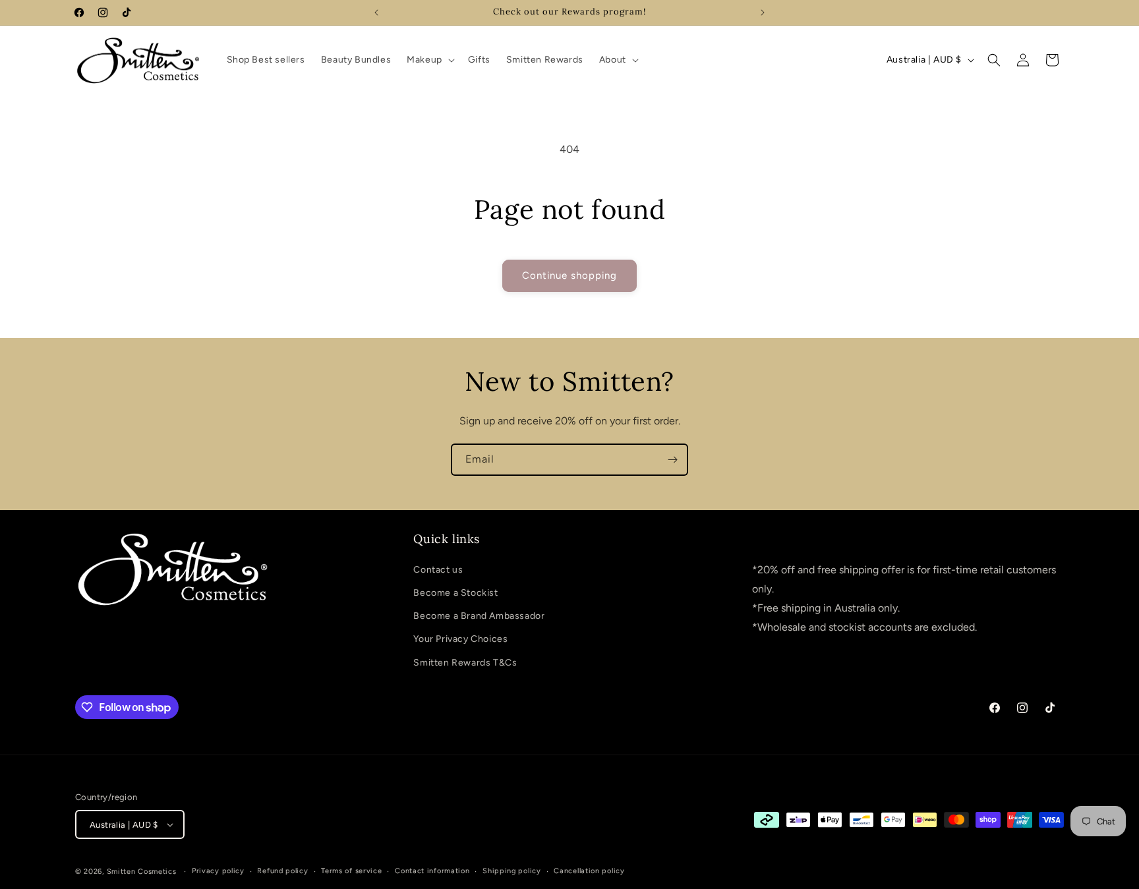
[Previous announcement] (376, 12)
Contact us (438, 569)
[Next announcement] (762, 12)
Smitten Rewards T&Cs (465, 662)
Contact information (432, 871)
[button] (429, 60)
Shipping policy (511, 871)
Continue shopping (569, 275)
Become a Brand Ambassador (478, 615)
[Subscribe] (672, 460)
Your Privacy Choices (460, 639)
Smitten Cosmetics (142, 871)
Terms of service (351, 871)
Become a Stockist (455, 592)
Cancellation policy (589, 871)
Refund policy (282, 871)
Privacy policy (218, 871)
